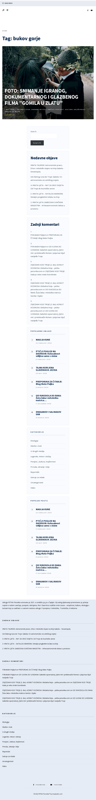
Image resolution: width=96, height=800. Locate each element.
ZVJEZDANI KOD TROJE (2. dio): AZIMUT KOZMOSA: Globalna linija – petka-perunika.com (47, 268)
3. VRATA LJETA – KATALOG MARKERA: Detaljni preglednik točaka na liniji (30, 644)
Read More (84, 116)
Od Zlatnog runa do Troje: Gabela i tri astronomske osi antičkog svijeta (29, 634)
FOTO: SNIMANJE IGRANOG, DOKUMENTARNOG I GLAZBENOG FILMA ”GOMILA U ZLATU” (41, 96)
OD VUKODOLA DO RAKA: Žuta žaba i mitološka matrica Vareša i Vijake (46, 292)
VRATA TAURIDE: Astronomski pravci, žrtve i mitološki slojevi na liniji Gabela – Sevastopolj (47, 168)
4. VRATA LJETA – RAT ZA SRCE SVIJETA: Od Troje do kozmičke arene (28, 639)
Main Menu (8, 3)
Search (33, 131)
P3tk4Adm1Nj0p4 (38, 235)
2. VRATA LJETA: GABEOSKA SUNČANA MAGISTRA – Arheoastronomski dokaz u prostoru (48, 205)
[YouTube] (91, 10)
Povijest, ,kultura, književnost (70, 109)
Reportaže (35, 472)
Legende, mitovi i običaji (43, 109)
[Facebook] (88, 10)
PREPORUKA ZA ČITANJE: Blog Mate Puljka (35, 670)
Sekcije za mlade (12, 112)
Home (4, 31)
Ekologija (34, 441)
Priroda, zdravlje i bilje (40, 467)
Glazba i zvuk (23, 109)
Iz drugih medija (37, 451)
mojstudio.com (57, 794)
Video (33, 488)
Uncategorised (37, 482)
